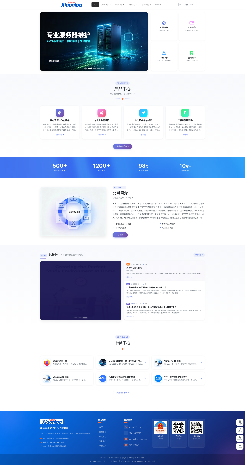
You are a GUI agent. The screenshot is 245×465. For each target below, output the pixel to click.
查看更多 (198, 255)
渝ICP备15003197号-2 (58, 442)
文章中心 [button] (105, 4)
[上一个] (44, 290)
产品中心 (102, 436)
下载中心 (102, 441)
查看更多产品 (122, 146)
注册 (186, 4)
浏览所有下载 (122, 392)
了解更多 (119, 235)
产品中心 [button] (118, 4)
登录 (191, 4)
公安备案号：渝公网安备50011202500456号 (138, 461)
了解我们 (102, 446)
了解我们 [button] (145, 4)
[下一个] (116, 290)
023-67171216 (135, 427)
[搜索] (180, 4)
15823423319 (135, 433)
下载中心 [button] (132, 4)
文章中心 (102, 432)
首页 (95, 4)
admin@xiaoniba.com (138, 439)
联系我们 (114, 461)
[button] (43, 41)
